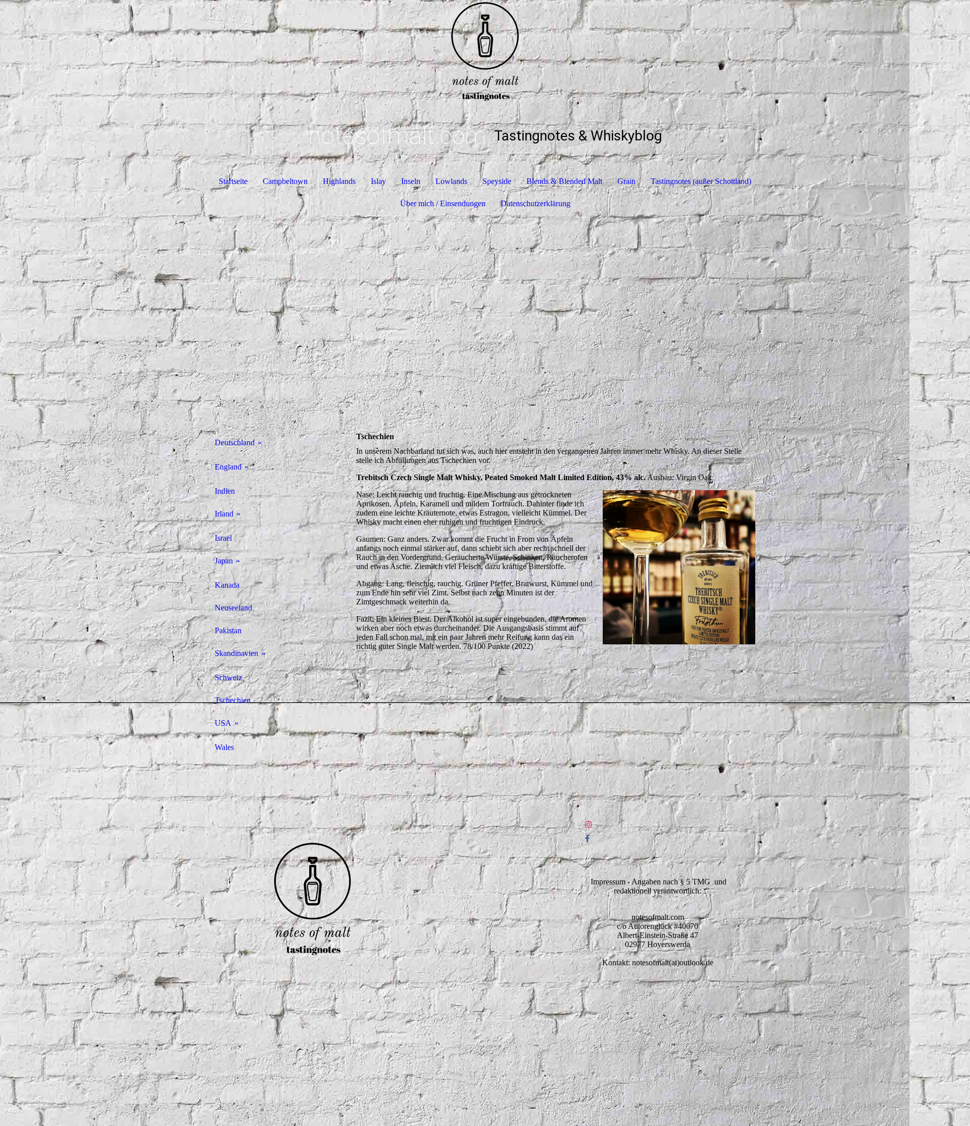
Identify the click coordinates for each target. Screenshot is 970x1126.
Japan (224, 560)
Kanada (227, 585)
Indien (225, 491)
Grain (626, 181)
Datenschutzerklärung (535, 203)
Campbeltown (285, 181)
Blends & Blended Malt (564, 181)
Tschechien (233, 700)
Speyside (496, 181)
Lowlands (451, 181)
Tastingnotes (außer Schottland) (701, 181)
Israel (223, 538)
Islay (378, 181)
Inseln (410, 181)
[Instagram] (588, 824)
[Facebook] (587, 838)
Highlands (339, 181)
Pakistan (228, 630)
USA (223, 723)
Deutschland (235, 442)
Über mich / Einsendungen (443, 203)
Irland (224, 513)
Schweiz (228, 677)
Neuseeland (233, 607)
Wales (224, 747)
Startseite (233, 181)
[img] (485, 50)
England (228, 466)
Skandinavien (236, 653)
